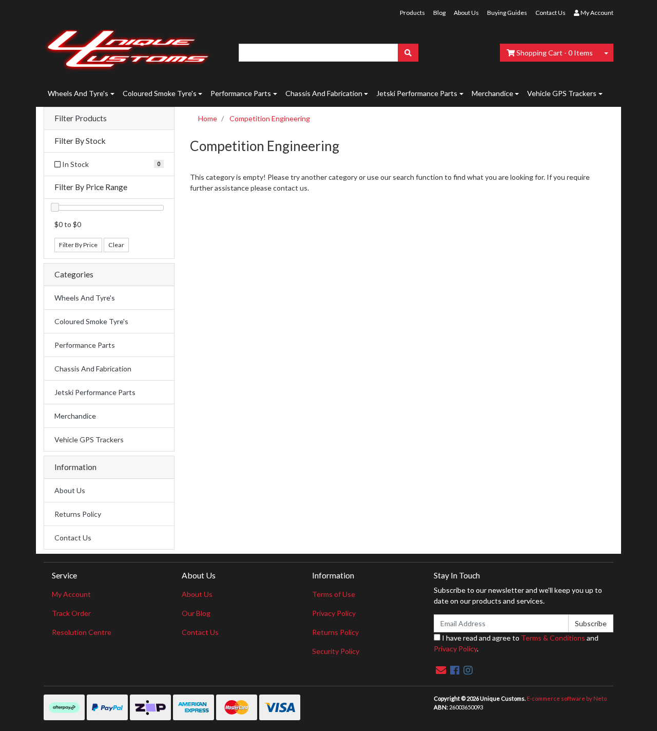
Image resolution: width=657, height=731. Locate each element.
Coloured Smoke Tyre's (160, 93)
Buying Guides (507, 12)
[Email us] (441, 670)
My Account (71, 594)
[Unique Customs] (127, 47)
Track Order (71, 613)
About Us (466, 12)
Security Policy (335, 651)
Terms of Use (333, 594)
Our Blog (196, 613)
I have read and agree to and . (516, 643)
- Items (554, 52)
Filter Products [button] (80, 118)
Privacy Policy (334, 613)
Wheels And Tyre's (78, 93)
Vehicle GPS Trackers (561, 93)
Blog (439, 12)
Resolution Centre (81, 632)
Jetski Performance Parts (416, 93)
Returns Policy (77, 514)
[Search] (408, 53)
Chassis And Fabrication (323, 93)
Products (412, 12)
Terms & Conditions (553, 637)
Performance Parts (240, 93)
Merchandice (492, 93)
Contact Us (550, 12)
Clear (116, 245)
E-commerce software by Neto (567, 698)
